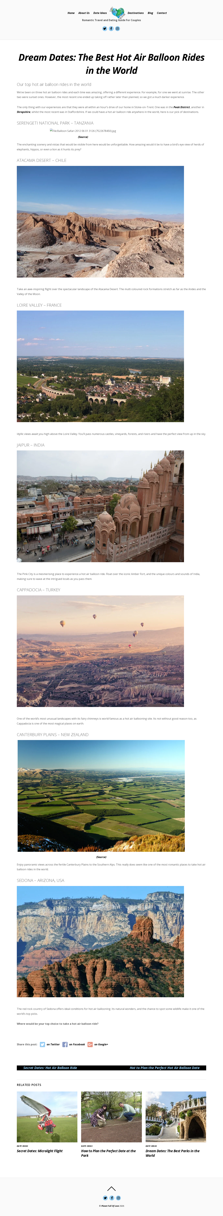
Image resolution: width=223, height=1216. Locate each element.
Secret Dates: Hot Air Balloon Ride (50, 1067)
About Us (84, 13)
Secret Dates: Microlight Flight (40, 1151)
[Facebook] (111, 28)
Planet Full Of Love (110, 1206)
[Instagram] (117, 28)
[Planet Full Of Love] (117, 13)
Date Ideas (100, 13)
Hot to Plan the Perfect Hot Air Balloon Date (165, 1067)
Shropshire (23, 112)
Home (71, 13)
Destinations (136, 13)
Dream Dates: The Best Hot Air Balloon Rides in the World (111, 64)
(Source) (83, 137)
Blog (150, 13)
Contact (162, 13)
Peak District (182, 107)
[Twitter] (104, 28)
